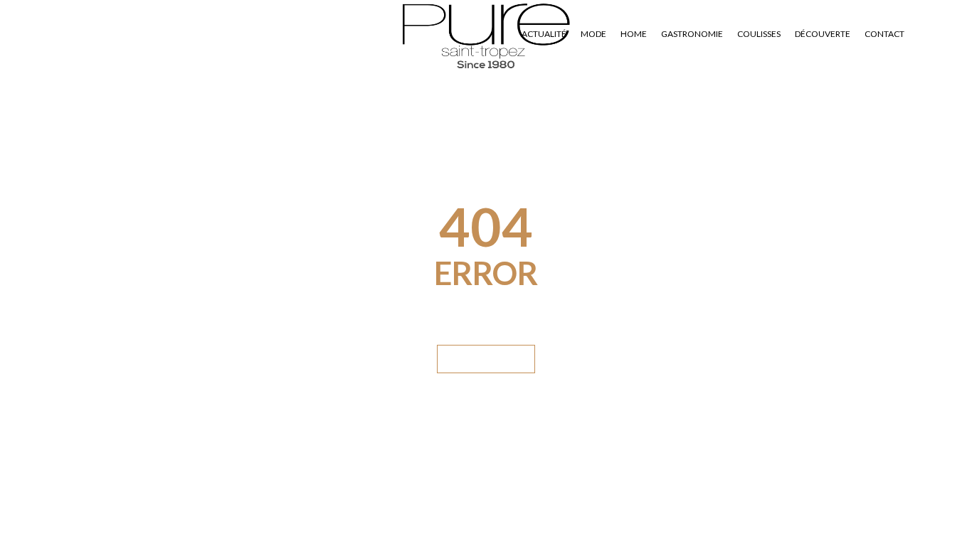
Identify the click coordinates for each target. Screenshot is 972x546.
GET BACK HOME (486, 358)
